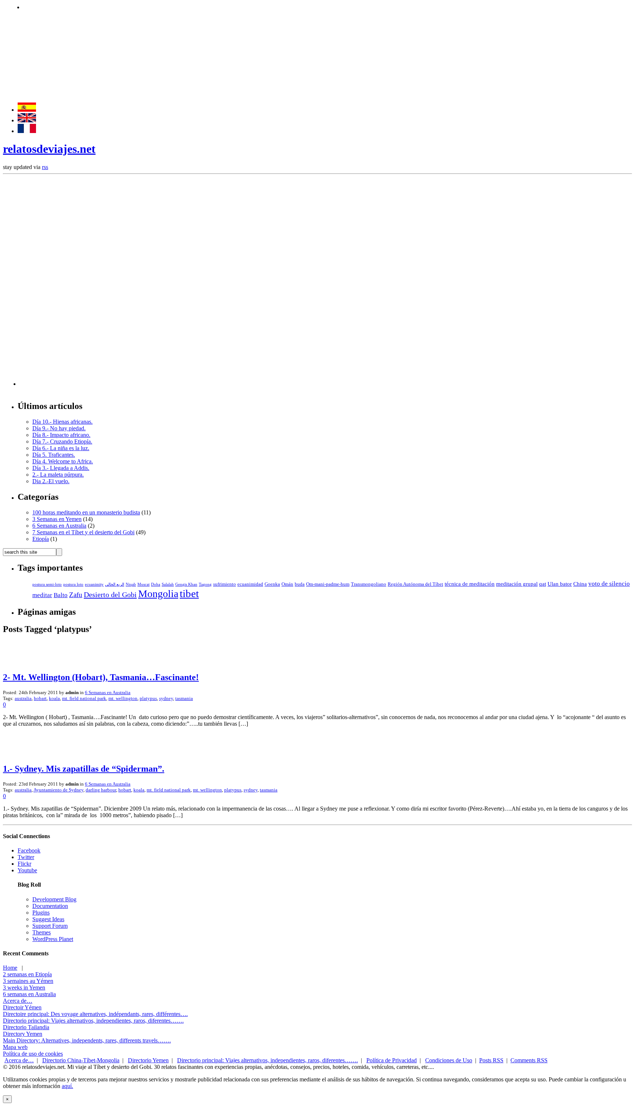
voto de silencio (609, 583)
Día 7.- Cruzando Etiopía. (62, 441)
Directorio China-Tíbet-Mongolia (80, 1060)
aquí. (67, 1086)
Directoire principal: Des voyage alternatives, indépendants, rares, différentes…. (95, 1014)
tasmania (184, 698)
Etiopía (40, 539)
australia (23, 698)
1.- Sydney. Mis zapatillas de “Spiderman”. (83, 768)
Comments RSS (529, 1060)
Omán (287, 584)
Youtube (27, 870)
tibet (189, 593)
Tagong (205, 584)
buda (300, 584)
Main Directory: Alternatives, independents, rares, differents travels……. (87, 1040)
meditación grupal (517, 584)
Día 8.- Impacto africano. (61, 435)
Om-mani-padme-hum (327, 584)
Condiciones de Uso (448, 1060)
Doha (155, 584)
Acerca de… (17, 1001)
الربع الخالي (114, 584)
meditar (42, 595)
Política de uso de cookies (33, 1054)
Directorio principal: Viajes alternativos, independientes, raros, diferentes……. (93, 1020)
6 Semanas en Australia (59, 526)
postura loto (73, 584)
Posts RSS (491, 1060)
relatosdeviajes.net (49, 148)
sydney (166, 698)
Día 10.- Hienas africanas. (62, 422)
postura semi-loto (47, 584)
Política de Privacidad (391, 1060)
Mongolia (158, 593)
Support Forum (50, 926)
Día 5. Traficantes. (53, 455)
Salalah (168, 584)
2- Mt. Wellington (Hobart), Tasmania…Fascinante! (101, 677)
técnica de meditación (470, 584)
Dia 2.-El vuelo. (50, 481)
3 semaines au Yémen (28, 981)
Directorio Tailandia (26, 1027)
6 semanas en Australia (29, 994)
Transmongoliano (368, 584)
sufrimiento (224, 584)
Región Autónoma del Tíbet (415, 584)
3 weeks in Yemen (24, 987)
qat (542, 584)
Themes (41, 932)
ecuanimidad (250, 584)
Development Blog (54, 899)
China (580, 584)
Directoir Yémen (22, 1007)
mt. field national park (84, 698)
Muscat (143, 584)
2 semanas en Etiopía (27, 974)
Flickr (24, 864)
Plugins (41, 912)
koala (54, 698)
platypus (148, 698)
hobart (40, 698)
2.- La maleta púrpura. (58, 474)
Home (10, 968)
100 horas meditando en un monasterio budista (86, 512)
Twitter (26, 857)
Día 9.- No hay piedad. (59, 428)
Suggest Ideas (48, 919)
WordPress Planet (52, 939)
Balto (61, 595)
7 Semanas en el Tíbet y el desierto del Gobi (83, 532)
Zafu (75, 595)
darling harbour (101, 790)
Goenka (272, 584)
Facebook (29, 850)
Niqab (131, 584)
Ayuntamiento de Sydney (58, 790)
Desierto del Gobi (110, 594)
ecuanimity (94, 584)
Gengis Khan (186, 584)
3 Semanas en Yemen (57, 519)
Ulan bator (560, 584)
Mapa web (15, 1047)
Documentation (50, 906)
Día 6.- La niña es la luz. (60, 448)
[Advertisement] (157, 6)
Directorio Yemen (148, 1060)
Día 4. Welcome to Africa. (62, 461)
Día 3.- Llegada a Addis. (60, 468)
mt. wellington (122, 698)
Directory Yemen (22, 1034)
